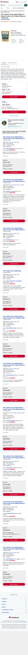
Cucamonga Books (10, 375)
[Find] (25, 5)
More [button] (10, 79)
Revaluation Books (10, 513)
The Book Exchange (10, 420)
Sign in (21, 2)
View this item (5, 87)
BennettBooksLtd (10, 559)
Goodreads (19, 21)
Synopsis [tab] (4, 62)
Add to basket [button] (14, 97)
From (14, 41)
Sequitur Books (9, 148)
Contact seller (5, 156)
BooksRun (8, 191)
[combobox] (16, 5)
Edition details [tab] (5, 66)
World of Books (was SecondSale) (13, 281)
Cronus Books (9, 467)
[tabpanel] (13, 74)
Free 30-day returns (14, 115)
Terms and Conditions (22, 621)
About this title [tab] (13, 62)
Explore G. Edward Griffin (13, 126)
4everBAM (8, 239)
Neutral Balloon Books (11, 328)
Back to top (14, 594)
